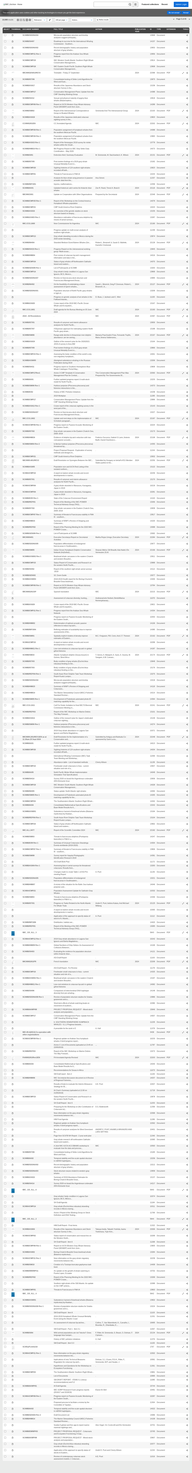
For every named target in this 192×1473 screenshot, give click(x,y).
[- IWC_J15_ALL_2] (183, 1219)
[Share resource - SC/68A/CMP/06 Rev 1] (187, 425)
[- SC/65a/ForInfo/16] (183, 1347)
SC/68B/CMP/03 (29, 801)
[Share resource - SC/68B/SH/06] (187, 991)
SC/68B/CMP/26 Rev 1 (32, 130)
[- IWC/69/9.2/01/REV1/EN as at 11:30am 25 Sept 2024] (183, 737)
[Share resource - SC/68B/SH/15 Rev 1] (187, 249)
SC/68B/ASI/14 (29, 718)
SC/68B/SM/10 (28, 1264)
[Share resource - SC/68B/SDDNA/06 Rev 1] (187, 997)
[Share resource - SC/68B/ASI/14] (187, 718)
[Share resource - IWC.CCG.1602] (187, 418)
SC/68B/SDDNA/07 (30, 278)
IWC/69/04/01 (28, 537)
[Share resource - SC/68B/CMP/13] (187, 236)
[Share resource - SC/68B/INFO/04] (187, 630)
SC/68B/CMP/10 (29, 766)
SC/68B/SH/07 (28, 41)
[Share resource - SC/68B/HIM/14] (187, 693)
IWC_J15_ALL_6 (30, 1190)
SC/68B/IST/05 (29, 161)
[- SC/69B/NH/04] (183, 243)
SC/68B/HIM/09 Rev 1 (31, 945)
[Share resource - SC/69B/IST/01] (187, 903)
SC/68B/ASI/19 (29, 341)
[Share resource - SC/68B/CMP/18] (187, 67)
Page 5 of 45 (181, 19)
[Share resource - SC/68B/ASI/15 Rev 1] (187, 142)
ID (151, 29)
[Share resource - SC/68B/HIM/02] (187, 623)
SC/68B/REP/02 (29, 527)
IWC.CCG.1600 (29, 223)
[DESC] (50, 20)
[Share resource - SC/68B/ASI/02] (187, 1252)
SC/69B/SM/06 (28, 335)
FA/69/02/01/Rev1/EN (31, 1057)
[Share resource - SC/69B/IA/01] (187, 188)
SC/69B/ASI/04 (29, 1229)
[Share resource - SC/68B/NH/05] (187, 791)
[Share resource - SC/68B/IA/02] (187, 1158)
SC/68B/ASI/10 (29, 1177)
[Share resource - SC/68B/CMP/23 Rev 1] (187, 354)
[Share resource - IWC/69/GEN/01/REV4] (187, 73)
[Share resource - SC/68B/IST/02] (187, 431)
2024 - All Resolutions (32, 316)
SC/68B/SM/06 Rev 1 (31, 386)
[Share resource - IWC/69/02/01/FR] (187, 961)
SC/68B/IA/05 (28, 772)
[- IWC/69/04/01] (183, 537)
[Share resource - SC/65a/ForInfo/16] (187, 1347)
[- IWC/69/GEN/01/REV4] (183, 73)
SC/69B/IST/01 (29, 903)
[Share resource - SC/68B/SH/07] (187, 41)
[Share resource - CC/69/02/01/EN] (187, 124)
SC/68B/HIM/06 (29, 1078)
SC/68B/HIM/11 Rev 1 (31, 649)
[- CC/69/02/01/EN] (183, 124)
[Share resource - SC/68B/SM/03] (187, 837)
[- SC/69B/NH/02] (183, 284)
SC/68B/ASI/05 (29, 467)
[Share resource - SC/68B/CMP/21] (187, 207)
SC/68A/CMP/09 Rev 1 (32, 1039)
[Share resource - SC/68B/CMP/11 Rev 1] (187, 54)
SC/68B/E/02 (28, 392)
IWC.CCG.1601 (29, 310)
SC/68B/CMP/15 (29, 563)
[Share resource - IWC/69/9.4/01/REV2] (187, 460)
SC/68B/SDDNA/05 (30, 544)
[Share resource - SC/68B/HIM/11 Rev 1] (187, 649)
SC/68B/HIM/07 (29, 884)
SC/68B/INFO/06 (29, 922)
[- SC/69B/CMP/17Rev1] (183, 373)
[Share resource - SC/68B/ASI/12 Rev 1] (187, 406)
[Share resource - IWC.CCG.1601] (187, 310)
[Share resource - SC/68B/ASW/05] (187, 360)
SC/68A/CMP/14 (29, 1206)
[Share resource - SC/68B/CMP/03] (187, 801)
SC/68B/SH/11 (28, 367)
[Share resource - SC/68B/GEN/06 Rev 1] (187, 268)
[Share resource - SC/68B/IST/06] (187, 79)
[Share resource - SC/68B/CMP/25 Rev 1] (187, 201)
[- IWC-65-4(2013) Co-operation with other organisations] (183, 1032)
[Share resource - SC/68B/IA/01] (187, 379)
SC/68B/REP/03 (29, 712)
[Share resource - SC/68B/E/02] (187, 392)
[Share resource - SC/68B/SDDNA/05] (187, 544)
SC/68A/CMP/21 (29, 891)
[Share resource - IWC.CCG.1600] (187, 224)
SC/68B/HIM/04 (29, 255)
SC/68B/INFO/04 (29, 629)
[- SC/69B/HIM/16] (183, 437)
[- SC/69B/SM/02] (183, 111)
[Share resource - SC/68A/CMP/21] (187, 891)
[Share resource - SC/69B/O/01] (187, 155)
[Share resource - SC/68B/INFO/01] (187, 184)
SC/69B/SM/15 (28, 655)
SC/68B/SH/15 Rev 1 (31, 249)
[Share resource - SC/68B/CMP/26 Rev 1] (187, 130)
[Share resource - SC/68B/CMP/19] (187, 60)
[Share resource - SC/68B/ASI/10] (187, 1177)
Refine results (104, 20)
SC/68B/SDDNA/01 (30, 291)
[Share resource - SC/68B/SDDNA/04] (187, 35)
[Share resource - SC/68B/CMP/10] (187, 766)
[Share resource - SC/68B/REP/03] (187, 712)
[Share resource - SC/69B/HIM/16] (187, 437)
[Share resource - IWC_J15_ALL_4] (187, 1293)
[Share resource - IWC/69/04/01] (187, 537)
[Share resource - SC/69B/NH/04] (187, 243)
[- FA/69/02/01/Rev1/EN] (183, 1057)
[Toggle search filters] (135, 4)
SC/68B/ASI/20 (29, 303)
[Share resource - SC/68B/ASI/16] (187, 211)
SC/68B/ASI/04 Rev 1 (31, 866)
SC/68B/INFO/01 (29, 184)
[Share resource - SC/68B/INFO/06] (187, 922)
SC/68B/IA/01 (28, 379)
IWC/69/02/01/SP (29, 592)
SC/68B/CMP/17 (29, 92)
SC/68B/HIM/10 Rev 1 (31, 149)
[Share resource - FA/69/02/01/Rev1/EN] (187, 1057)
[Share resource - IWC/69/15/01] (187, 194)
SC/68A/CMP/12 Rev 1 (32, 939)
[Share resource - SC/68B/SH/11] (187, 367)
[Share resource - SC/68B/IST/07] (187, 329)
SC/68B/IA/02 (28, 1158)
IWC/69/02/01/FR (29, 961)
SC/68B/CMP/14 (29, 272)
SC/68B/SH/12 (28, 98)
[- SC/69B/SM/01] (183, 636)
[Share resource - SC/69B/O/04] (187, 1333)
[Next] (189, 19)
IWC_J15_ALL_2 (30, 1219)
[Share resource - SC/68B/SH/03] (187, 951)
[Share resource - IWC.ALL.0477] (187, 830)
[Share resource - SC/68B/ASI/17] (187, 86)
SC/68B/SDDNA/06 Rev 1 (33, 997)
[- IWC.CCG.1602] (183, 418)
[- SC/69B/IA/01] (183, 188)
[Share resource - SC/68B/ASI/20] (187, 303)
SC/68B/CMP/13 (29, 236)
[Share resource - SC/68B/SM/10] (187, 1265)
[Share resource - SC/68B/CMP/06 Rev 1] (187, 104)
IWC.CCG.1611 (29, 705)
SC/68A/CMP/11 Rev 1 (32, 1258)
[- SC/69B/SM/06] (183, 335)
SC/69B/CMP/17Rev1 (31, 373)
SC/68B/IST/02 (29, 431)
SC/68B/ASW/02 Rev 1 (32, 556)
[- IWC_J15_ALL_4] (183, 1293)
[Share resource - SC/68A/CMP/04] (187, 486)
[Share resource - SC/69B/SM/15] (187, 655)
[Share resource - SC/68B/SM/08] (187, 855)
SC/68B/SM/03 (28, 837)
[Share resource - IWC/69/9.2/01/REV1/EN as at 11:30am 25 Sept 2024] (187, 737)
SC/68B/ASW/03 (29, 579)
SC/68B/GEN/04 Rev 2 (32, 1415)
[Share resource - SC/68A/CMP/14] (187, 1206)
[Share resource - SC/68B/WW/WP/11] (187, 1271)
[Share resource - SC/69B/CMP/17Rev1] (187, 373)
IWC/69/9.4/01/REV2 (31, 460)
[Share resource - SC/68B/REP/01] (187, 502)
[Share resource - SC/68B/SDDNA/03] (187, 1171)
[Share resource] (187, 178)
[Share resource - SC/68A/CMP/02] (187, 1236)
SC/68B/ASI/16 (29, 211)
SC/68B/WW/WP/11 (30, 1271)
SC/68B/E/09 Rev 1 (30, 843)
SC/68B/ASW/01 (29, 811)
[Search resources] (130, 4)
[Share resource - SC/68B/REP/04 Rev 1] (187, 674)
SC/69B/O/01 (28, 155)
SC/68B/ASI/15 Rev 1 (31, 142)
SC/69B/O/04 (28, 1333)
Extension (171, 29)
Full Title (58, 29)
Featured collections (150, 4)
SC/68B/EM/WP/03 (30, 1431)
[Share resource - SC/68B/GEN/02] (187, 575)
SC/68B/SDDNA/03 (30, 1171)
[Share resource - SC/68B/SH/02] (187, 569)
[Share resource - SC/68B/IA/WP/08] (187, 1010)
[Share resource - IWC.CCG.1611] (187, 705)
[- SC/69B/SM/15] (183, 655)
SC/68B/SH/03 (28, 951)
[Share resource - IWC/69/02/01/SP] (187, 592)
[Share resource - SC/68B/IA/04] (187, 805)
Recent (165, 4)
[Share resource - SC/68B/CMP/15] (187, 563)
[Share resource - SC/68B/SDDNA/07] (187, 278)
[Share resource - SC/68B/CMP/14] (187, 272)
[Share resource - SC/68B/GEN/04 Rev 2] (187, 1415)
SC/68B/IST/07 (29, 329)
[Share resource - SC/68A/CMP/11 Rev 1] (187, 1258)
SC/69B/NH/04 (28, 242)
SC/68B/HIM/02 (29, 623)
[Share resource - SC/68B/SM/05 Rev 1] (187, 699)
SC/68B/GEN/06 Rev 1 (32, 268)
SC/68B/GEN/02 (29, 575)
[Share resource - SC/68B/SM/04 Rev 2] (187, 444)
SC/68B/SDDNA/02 (30, 48)
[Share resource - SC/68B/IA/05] (187, 772)
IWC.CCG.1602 (29, 418)
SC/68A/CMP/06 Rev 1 (32, 425)
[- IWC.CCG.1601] (183, 310)
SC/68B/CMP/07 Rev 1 (32, 514)
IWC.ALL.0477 (28, 830)
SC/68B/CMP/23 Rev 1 (32, 354)
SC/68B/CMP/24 (29, 262)
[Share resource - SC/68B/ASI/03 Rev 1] (187, 217)
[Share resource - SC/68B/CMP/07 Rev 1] (187, 515)
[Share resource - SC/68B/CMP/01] (187, 174)
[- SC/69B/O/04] (183, 1333)
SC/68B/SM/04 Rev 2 (31, 444)
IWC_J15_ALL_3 (30, 932)
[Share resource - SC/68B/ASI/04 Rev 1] (187, 866)
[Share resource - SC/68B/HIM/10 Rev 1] (187, 149)
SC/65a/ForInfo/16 (30, 1347)
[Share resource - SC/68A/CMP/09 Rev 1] (187, 1039)
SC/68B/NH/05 (28, 791)
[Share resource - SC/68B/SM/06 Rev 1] (187, 386)
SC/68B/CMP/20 (29, 168)
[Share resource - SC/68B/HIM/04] (187, 255)
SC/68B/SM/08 (28, 855)
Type (159, 29)
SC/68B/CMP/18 (29, 66)
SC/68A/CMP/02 (29, 1236)
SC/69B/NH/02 (28, 284)
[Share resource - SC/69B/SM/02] (187, 111)
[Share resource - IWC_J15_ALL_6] (187, 1190)
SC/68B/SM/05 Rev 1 (31, 699)
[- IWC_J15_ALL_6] (183, 1190)
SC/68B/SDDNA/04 (30, 35)
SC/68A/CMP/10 (29, 473)
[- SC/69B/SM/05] (183, 550)
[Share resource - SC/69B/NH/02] (187, 284)
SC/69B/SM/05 (28, 550)
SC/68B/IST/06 (29, 79)
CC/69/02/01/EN (29, 123)
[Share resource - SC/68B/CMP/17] (187, 92)
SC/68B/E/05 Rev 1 (30, 498)
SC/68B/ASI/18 (29, 117)
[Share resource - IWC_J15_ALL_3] (187, 932)
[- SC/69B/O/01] (183, 155)
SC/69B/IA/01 (28, 188)
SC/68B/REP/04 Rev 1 (32, 674)
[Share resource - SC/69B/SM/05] (187, 550)
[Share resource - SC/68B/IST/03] (187, 661)
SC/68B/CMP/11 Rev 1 (32, 54)
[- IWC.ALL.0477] (183, 830)
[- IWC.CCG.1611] (183, 705)
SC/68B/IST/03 (29, 661)
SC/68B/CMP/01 (29, 174)
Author (98, 29)
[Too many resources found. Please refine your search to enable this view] (30, 20)
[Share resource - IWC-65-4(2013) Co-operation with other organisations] (187, 1032)
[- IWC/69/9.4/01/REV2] (183, 460)
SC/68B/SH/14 (28, 779)
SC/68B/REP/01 (29, 502)
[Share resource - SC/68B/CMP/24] (187, 262)
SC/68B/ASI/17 (29, 85)
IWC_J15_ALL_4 (30, 1293)
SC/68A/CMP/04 (29, 485)
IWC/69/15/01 (28, 194)
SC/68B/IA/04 (28, 805)
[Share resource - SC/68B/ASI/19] (187, 342)
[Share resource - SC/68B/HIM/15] (187, 521)
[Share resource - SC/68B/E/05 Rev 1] (187, 498)
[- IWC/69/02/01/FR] (183, 961)
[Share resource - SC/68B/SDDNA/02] (187, 48)
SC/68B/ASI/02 (29, 1252)
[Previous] (174, 19)
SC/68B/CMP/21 (29, 207)
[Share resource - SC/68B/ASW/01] (187, 811)
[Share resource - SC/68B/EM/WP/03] (187, 1431)
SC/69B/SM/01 (28, 636)
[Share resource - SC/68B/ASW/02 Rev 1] (187, 556)
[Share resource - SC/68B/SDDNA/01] (187, 291)
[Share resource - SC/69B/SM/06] (187, 335)
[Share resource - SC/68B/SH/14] (187, 779)
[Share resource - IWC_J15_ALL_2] (187, 1219)
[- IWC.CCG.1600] (183, 224)
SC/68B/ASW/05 (29, 360)
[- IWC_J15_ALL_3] (183, 932)
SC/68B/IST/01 (29, 322)
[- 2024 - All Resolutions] (183, 316)
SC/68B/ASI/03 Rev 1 (31, 217)
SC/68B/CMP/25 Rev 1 (32, 201)
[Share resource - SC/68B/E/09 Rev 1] (187, 843)
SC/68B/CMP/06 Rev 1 (32, 104)
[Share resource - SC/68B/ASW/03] (187, 579)
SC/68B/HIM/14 (29, 693)
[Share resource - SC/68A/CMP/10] (187, 473)
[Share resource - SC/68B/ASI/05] (187, 467)
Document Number (31, 29)
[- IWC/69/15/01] (183, 194)
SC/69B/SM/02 (28, 111)
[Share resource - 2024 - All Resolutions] (187, 316)
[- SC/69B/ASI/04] (183, 1229)
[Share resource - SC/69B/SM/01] (187, 636)
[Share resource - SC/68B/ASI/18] (187, 117)
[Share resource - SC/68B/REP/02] (187, 527)
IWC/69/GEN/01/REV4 (31, 73)
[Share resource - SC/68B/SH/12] (187, 98)
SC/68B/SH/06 (28, 991)
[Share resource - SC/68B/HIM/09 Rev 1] (187, 945)
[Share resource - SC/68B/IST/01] (187, 322)
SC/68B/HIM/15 (29, 521)
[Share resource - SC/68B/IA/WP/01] (187, 1386)
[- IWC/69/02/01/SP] (183, 592)
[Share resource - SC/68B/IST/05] (187, 161)
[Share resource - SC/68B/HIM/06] (187, 1078)
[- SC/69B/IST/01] (183, 903)
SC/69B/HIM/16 (29, 437)
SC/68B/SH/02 (28, 569)
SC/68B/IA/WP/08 (30, 1009)
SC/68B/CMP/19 (29, 60)
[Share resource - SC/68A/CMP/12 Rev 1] (187, 939)
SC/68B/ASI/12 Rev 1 (31, 406)
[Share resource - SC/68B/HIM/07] (187, 884)
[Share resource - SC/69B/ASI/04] (187, 1229)
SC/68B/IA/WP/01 (30, 1386)
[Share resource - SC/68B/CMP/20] (187, 168)
